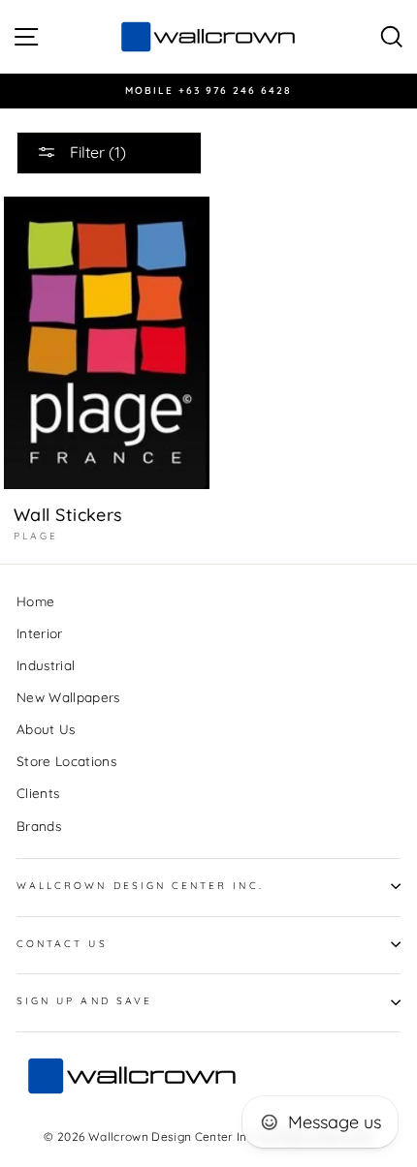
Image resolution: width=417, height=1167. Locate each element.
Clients (37, 792)
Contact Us (62, 943)
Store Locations (66, 760)
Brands (38, 825)
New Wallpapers (68, 697)
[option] (208, 91)
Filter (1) (96, 152)
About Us (46, 729)
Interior (39, 633)
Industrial (45, 665)
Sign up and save (84, 1001)
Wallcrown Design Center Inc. (140, 885)
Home (35, 601)
